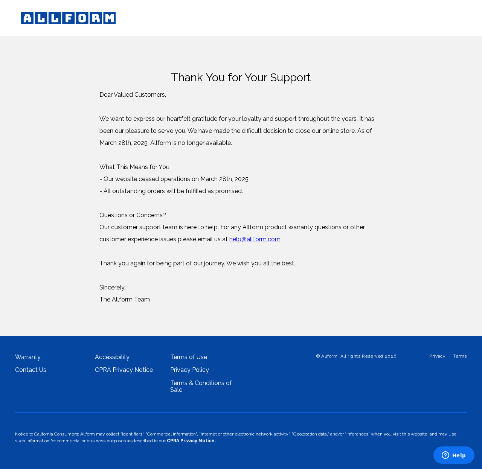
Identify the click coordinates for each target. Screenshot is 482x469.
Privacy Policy (189, 370)
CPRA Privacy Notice (124, 370)
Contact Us (30, 370)
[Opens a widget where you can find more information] (453, 455)
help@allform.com (255, 239)
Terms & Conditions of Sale (201, 386)
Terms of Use (188, 357)
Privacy (437, 356)
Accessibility (112, 357)
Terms (460, 356)
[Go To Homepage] (68, 18)
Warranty (28, 357)
